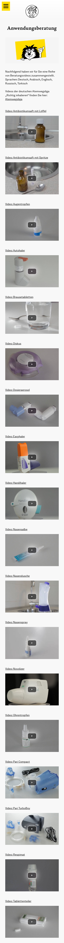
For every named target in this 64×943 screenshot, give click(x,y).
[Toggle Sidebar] (6, 6)
